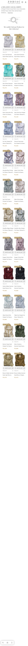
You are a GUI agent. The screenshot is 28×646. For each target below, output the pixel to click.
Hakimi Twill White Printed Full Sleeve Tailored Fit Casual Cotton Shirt (18, 171)
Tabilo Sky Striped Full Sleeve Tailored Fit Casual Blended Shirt (19, 316)
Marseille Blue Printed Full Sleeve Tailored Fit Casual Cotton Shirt (8, 171)
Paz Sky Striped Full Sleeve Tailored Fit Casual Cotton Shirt (7, 142)
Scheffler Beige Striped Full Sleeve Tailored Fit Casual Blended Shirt (8, 229)
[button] (3, 642)
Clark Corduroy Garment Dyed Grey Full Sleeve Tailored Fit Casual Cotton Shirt (19, 287)
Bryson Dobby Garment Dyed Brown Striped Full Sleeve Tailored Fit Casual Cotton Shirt (19, 374)
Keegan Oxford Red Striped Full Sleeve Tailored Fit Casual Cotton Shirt (18, 258)
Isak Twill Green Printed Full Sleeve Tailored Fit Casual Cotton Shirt (7, 200)
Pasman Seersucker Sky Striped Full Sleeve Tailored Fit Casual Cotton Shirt (19, 142)
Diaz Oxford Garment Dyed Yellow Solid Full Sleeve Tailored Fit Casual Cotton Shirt (19, 56)
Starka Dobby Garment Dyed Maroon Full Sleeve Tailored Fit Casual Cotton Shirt (8, 287)
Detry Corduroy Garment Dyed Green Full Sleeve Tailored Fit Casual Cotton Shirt (19, 345)
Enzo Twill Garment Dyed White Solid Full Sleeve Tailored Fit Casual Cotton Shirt (8, 56)
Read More (10, 12)
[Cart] (7, 642)
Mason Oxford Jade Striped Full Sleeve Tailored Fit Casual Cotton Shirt (18, 84)
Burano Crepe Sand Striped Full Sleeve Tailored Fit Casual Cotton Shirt (7, 345)
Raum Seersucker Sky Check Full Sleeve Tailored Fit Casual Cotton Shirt (8, 113)
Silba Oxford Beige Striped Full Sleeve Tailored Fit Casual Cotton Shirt (18, 200)
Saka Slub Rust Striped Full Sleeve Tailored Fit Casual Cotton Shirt (19, 113)
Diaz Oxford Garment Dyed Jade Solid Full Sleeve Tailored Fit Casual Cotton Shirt (8, 84)
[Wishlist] (22, 2)
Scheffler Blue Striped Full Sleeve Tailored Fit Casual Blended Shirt (19, 229)
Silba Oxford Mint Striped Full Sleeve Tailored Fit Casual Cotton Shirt (7, 316)
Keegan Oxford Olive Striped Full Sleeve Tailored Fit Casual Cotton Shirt (7, 258)
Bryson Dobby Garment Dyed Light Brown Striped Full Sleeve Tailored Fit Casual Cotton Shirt (8, 374)
